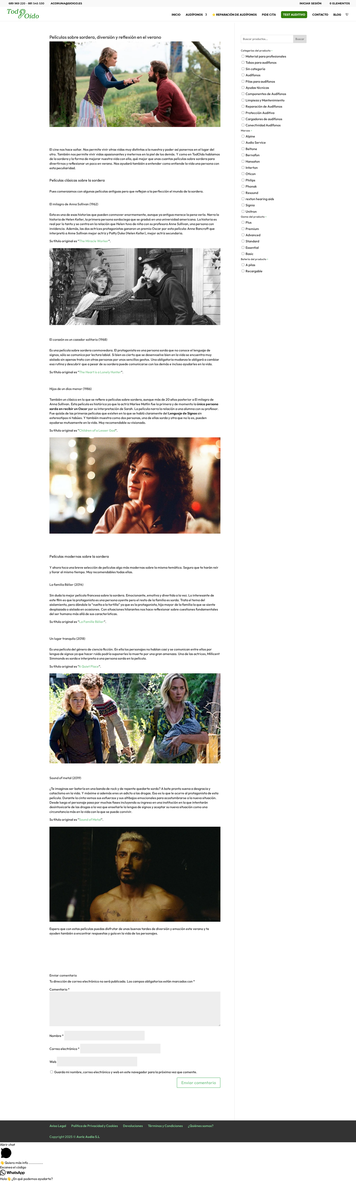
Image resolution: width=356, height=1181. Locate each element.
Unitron (251, 211)
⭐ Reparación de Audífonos (234, 14)
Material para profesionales (266, 56)
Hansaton (253, 161)
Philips (250, 180)
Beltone (251, 149)
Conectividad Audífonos (263, 125)
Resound (252, 193)
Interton (252, 168)
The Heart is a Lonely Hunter (100, 372)
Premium (252, 229)
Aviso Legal (57, 1126)
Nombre (56, 1036)
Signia (250, 205)
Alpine (250, 136)
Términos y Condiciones (165, 1126)
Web (52, 1062)
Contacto (320, 14)
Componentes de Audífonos (266, 94)
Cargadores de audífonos (264, 119)
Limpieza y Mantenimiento (265, 100)
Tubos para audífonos (261, 62)
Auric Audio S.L (88, 1137)
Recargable (254, 271)
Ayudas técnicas (257, 88)
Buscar (299, 39)
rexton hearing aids (260, 199)
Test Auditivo (294, 14)
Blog (337, 14)
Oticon (251, 174)
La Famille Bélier (91, 622)
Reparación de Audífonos (264, 106)
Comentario (59, 989)
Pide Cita (269, 14)
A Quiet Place (89, 666)
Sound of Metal (90, 819)
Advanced (253, 235)
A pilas (250, 265)
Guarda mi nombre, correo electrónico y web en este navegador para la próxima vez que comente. (125, 1072)
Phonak (251, 186)
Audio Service (256, 142)
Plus (249, 222)
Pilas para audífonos (260, 81)
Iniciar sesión (311, 3)
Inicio (176, 14)
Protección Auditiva (260, 113)
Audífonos (194, 14)
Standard (252, 241)
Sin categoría (255, 69)
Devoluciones (133, 1126)
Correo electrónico (64, 1049)
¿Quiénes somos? (200, 1126)
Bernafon (253, 155)
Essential (252, 247)
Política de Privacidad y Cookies (94, 1126)
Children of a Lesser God (97, 430)
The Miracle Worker (93, 241)
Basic (249, 254)
